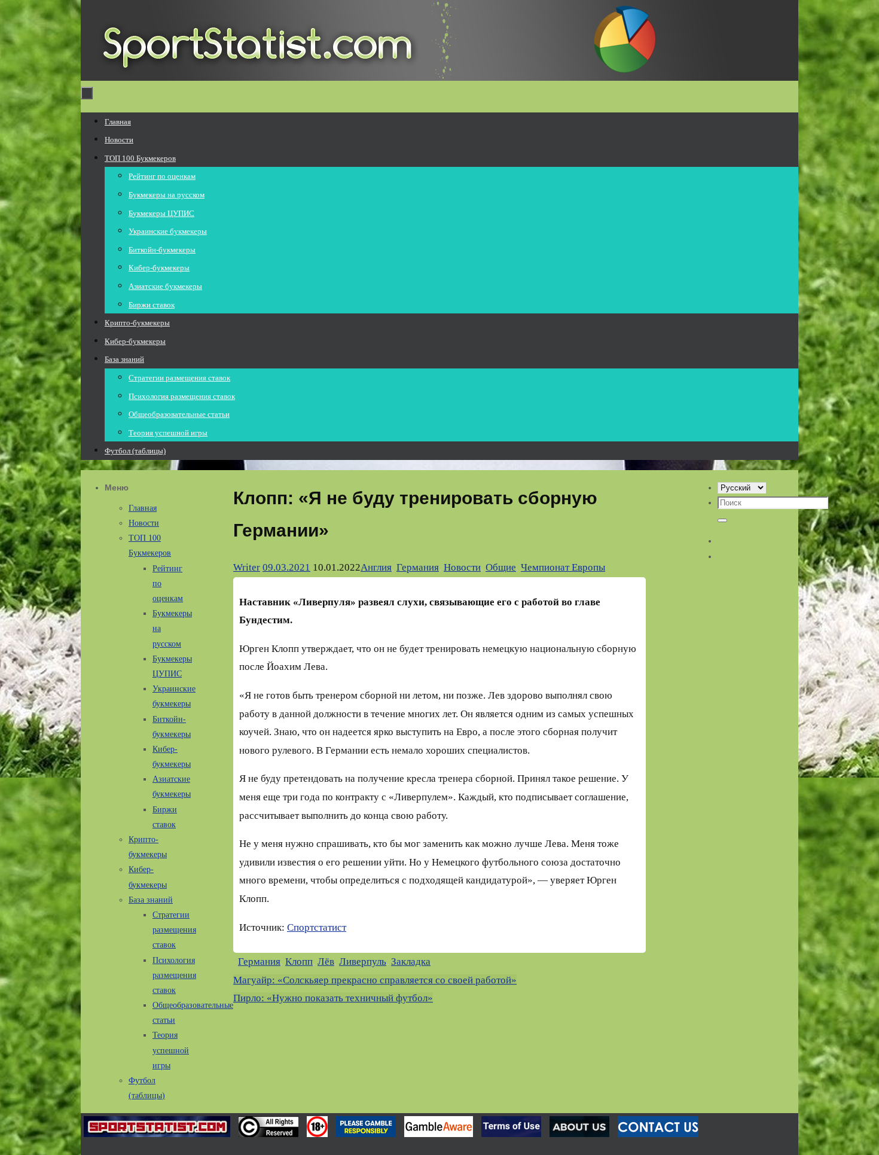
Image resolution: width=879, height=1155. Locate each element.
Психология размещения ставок (174, 975)
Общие (501, 567)
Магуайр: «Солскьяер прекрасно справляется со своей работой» (375, 980)
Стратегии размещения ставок (174, 929)
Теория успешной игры (170, 1050)
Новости (462, 567)
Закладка (411, 961)
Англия (376, 567)
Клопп (299, 961)
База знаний (151, 899)
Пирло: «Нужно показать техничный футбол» (333, 998)
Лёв (326, 961)
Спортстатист (316, 927)
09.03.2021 (286, 567)
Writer (246, 567)
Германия (417, 567)
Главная (143, 508)
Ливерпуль (362, 961)
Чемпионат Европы (563, 567)
